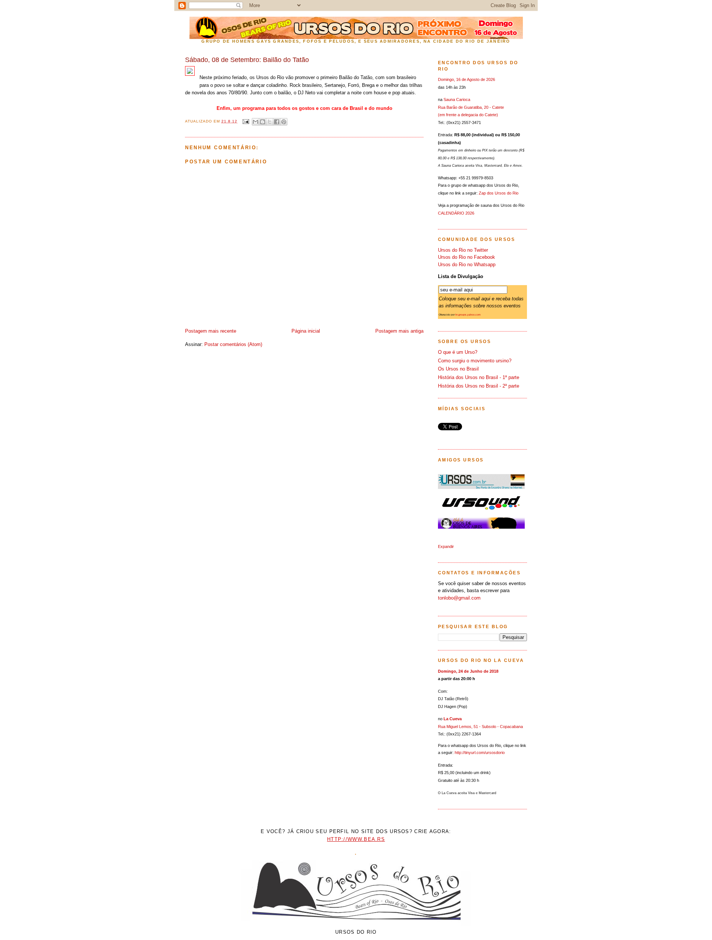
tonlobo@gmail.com (459, 598)
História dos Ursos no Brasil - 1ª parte (478, 377)
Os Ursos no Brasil (458, 369)
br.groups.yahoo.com (468, 314)
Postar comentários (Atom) (233, 344)
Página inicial (305, 331)
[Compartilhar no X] (269, 121)
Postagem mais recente (210, 331)
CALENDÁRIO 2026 (456, 213)
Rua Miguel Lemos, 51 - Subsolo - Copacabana (480, 726)
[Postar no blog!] (262, 121)
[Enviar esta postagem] (245, 121)
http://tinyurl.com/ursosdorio (480, 752)
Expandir (446, 546)
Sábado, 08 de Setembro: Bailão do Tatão (247, 59)
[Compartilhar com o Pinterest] (283, 121)
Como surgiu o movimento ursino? (474, 360)
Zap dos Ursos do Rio (498, 193)
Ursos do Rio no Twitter (463, 250)
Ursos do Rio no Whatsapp (466, 264)
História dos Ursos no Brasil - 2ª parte (478, 386)
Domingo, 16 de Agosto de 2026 (466, 79)
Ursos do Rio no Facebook (466, 257)
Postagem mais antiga (399, 331)
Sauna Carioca (457, 99)
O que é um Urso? (457, 352)
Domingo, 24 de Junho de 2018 (468, 671)
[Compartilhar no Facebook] (276, 121)
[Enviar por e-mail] (255, 121)
